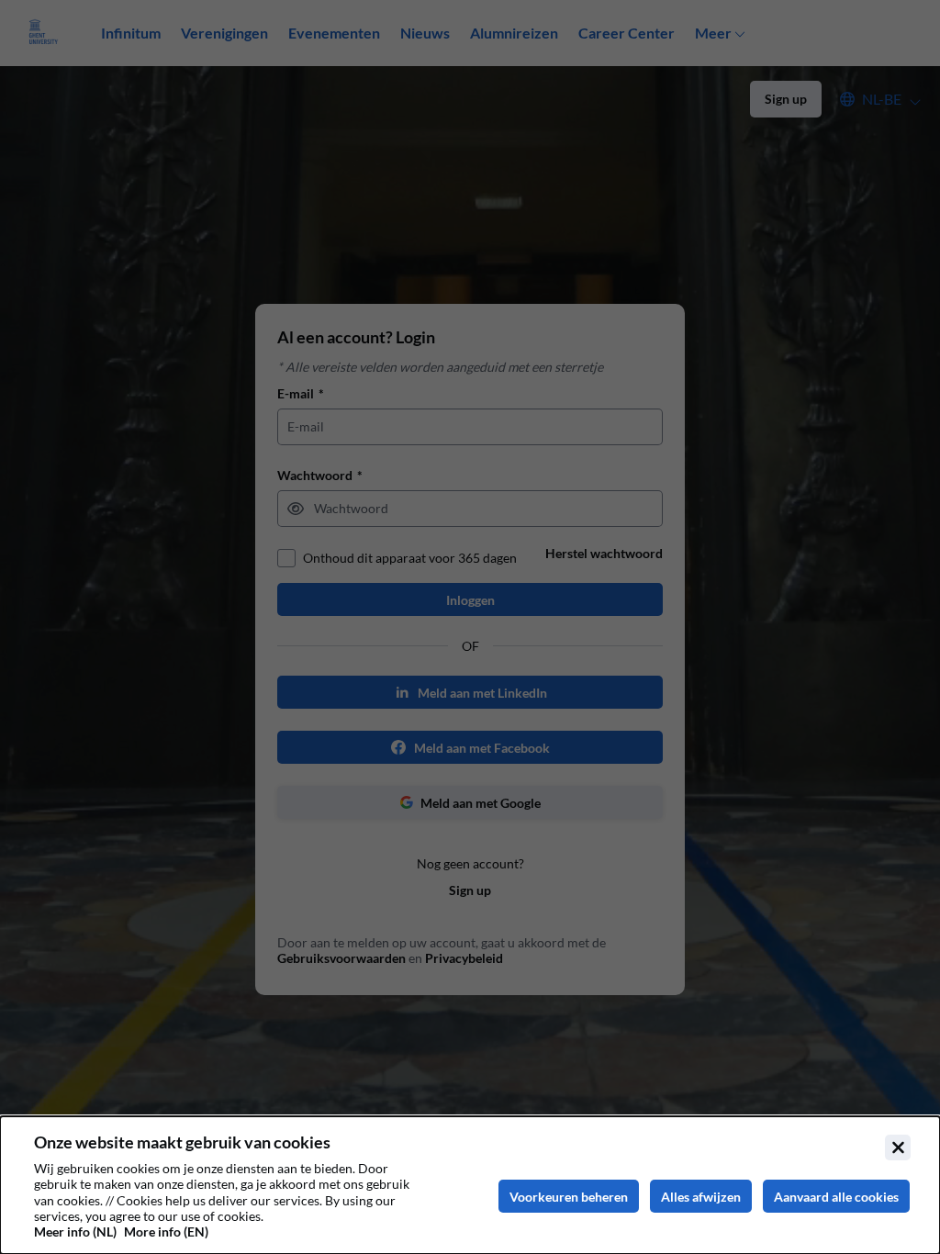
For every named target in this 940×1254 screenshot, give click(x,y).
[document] (470, 1185)
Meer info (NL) (75, 1231)
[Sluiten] (898, 1147)
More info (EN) (166, 1231)
